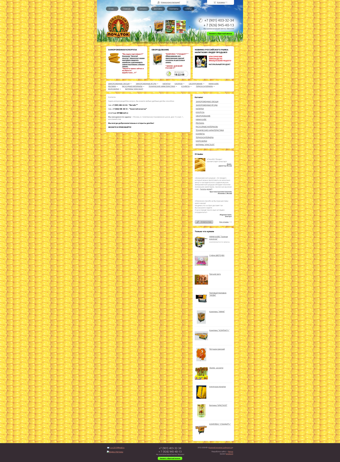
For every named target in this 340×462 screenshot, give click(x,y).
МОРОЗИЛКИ (113, 89)
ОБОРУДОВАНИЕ (195, 84)
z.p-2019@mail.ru (117, 448)
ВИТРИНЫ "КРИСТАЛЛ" (134, 89)
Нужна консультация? (170, 2)
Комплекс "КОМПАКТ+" (219, 330)
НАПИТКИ (166, 84)
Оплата (143, 9)
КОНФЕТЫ (185, 86)
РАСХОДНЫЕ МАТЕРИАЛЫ (132, 86)
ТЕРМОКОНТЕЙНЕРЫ (204, 86)
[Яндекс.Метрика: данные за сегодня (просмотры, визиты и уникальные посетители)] (115, 452)
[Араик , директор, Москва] (200, 171)
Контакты (174, 9)
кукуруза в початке (217, 387)
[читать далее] (206, 189)
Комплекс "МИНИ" (217, 312)
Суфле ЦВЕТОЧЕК (216, 255)
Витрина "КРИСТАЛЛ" (218, 405)
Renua (230, 451)
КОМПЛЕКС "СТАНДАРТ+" (220, 424)
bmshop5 (229, 454)
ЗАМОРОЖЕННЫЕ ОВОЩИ (119, 84)
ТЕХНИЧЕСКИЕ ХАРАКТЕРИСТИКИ (162, 86)
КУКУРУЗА (178, 84)
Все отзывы (224, 222)
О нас (111, 9)
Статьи (189, 9)
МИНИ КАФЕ (214, 84)
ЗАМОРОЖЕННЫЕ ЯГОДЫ (146, 84)
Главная (126, 9)
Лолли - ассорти (216, 368)
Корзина (221, 2)
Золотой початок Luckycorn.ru (220, 447)
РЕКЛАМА (112, 86)
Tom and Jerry (215, 274)
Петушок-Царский (217, 349)
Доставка (158, 9)
